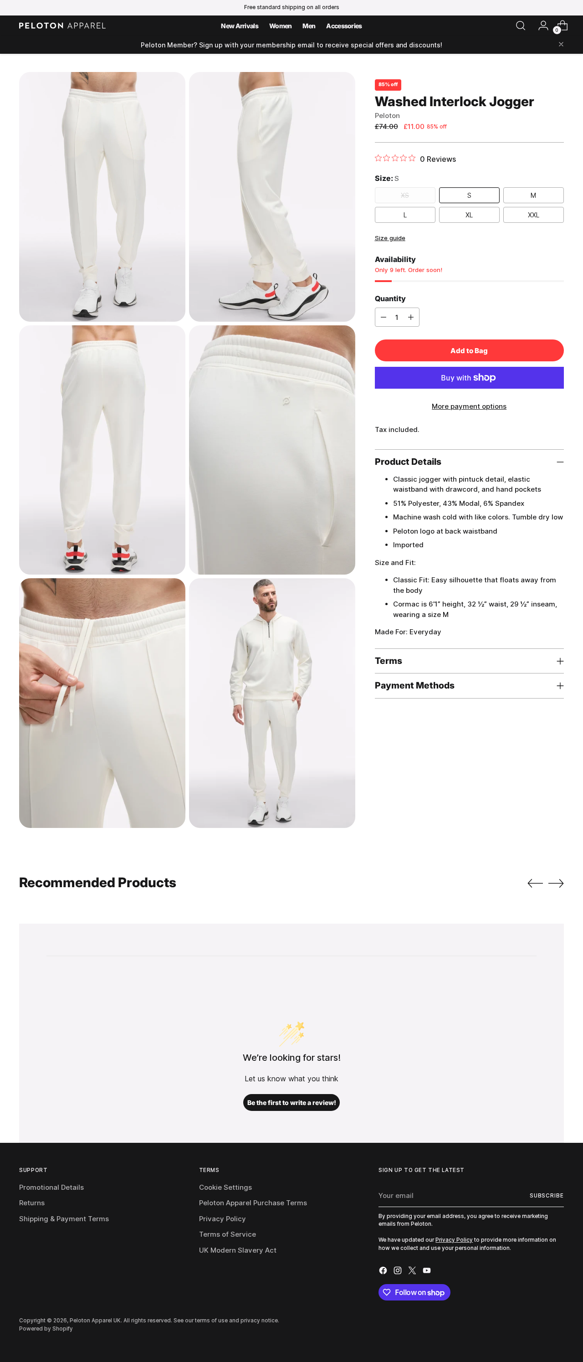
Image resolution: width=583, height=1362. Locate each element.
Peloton (387, 115)
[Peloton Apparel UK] (62, 25)
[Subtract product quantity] (383, 317)
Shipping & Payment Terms (64, 1218)
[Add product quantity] (411, 317)
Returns (32, 1202)
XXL (533, 215)
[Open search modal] (520, 25)
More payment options (469, 406)
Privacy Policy (222, 1218)
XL (469, 215)
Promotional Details (51, 1187)
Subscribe (547, 1195)
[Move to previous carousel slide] (535, 883)
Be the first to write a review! (291, 1102)
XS (405, 195)
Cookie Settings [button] (225, 1187)
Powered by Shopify (46, 1329)
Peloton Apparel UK (95, 1320)
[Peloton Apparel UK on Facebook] (383, 1272)
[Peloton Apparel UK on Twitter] (413, 1272)
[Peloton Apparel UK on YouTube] (427, 1272)
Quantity (390, 298)
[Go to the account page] (540, 25)
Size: (387, 177)
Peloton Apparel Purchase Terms (253, 1202)
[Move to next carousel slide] (556, 883)
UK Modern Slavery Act (237, 1250)
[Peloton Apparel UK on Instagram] (398, 1272)
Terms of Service (227, 1234)
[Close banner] (561, 45)
